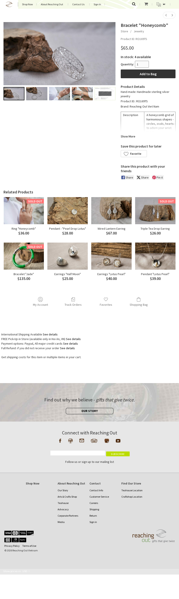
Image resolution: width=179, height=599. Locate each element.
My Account (40, 305)
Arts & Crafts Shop (67, 496)
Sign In (97, 4)
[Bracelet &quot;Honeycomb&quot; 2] (59, 93)
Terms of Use (29, 545)
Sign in (93, 522)
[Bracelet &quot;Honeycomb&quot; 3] (82, 93)
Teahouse (63, 503)
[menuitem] (166, 15)
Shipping (94, 509)
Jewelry (139, 31)
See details (50, 334)
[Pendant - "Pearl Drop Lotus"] (67, 210)
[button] (134, 153)
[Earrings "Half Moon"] (67, 256)
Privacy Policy (12, 545)
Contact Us (78, 4)
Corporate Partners (68, 515)
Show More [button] (128, 136)
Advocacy (63, 509)
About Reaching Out (52, 4)
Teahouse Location (132, 490)
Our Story (63, 490)
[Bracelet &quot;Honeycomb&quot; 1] (36, 93)
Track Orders (73, 305)
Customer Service (99, 496)
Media (61, 522)
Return (93, 515)
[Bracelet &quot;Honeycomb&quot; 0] (13, 93)
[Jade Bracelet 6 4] (105, 93)
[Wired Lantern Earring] (111, 210)
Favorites (106, 305)
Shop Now (27, 4)
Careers (94, 503)
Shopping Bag (139, 305)
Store (124, 31)
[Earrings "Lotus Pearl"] (111, 256)
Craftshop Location (131, 496)
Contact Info (96, 490)
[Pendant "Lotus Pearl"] (155, 256)
